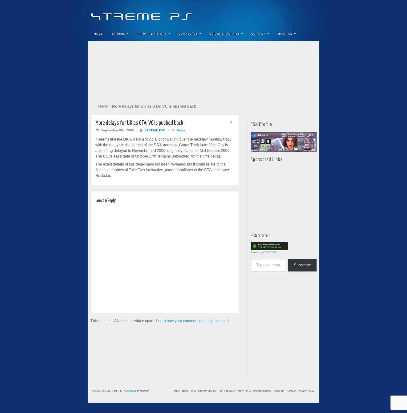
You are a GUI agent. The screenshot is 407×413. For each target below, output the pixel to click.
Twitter (299, 13)
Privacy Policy (306, 390)
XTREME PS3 (270, 252)
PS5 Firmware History (258, 390)
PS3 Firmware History (203, 390)
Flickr (293, 13)
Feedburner (287, 13)
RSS (312, 13)
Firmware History (152, 33)
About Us (284, 33)
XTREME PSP (154, 130)
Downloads (188, 33)
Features (117, 33)
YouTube (306, 13)
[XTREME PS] (203, 13)
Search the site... (312, 33)
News (103, 106)
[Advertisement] (203, 72)
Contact (258, 33)
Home (98, 33)
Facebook (280, 13)
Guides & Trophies (224, 33)
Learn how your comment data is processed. (193, 321)
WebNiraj (131, 390)
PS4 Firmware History (231, 390)
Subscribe (302, 265)
